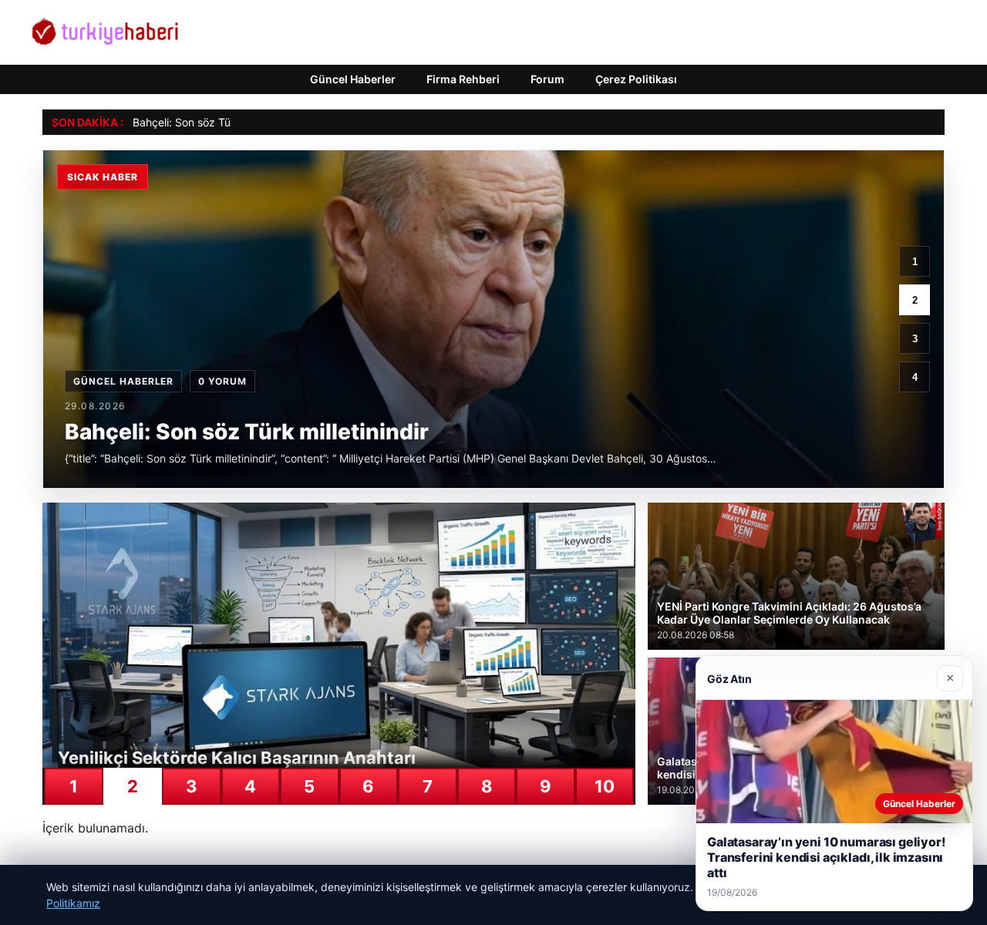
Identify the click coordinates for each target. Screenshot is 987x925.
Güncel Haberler (353, 79)
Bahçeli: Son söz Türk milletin (205, 122)
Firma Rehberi (463, 79)
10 (605, 786)
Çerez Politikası (636, 79)
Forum (547, 79)
